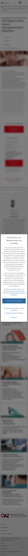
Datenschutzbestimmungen (16, 291)
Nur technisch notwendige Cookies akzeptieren (14, 309)
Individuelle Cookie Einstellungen (14, 313)
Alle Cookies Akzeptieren (14, 301)
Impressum (14, 317)
